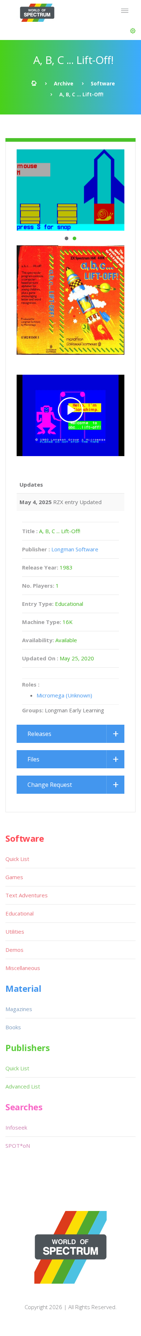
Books (13, 1027)
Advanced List (22, 1086)
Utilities (14, 931)
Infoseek (16, 1127)
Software (103, 83)
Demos (14, 949)
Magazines (18, 1009)
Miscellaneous (22, 967)
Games (14, 877)
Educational (19, 913)
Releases (39, 734)
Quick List (17, 858)
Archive (63, 83)
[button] (133, 31)
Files (33, 759)
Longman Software (74, 549)
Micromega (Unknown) (64, 695)
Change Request (49, 785)
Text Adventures (26, 895)
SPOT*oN (17, 1145)
